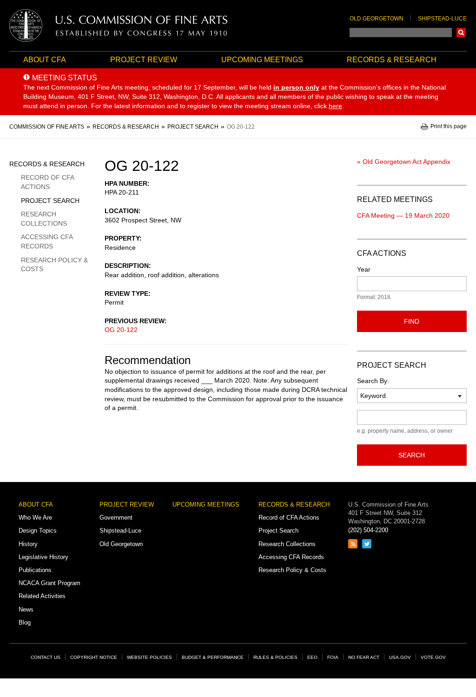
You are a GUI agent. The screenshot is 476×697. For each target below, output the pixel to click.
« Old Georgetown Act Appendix (403, 161)
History (28, 544)
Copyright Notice (93, 657)
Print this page (448, 127)
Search (461, 32)
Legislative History (43, 557)
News (26, 609)
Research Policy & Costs (54, 264)
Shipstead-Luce (442, 18)
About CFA (44, 60)
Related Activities (42, 596)
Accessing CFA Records (47, 241)
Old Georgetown (376, 18)
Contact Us (45, 657)
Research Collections (44, 218)
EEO (312, 657)
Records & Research (391, 60)
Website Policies (149, 657)
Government (115, 517)
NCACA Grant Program (49, 583)
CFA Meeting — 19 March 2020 (403, 215)
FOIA (332, 657)
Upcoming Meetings (262, 60)
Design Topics (38, 530)
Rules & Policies (275, 657)
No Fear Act (363, 657)
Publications (35, 570)
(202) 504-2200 (368, 530)
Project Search (50, 200)
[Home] (118, 25)
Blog (25, 622)
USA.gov (400, 657)
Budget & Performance (213, 657)
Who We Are (35, 517)
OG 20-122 (121, 329)
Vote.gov (433, 657)
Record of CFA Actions (47, 182)
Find (411, 321)
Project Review (143, 60)
